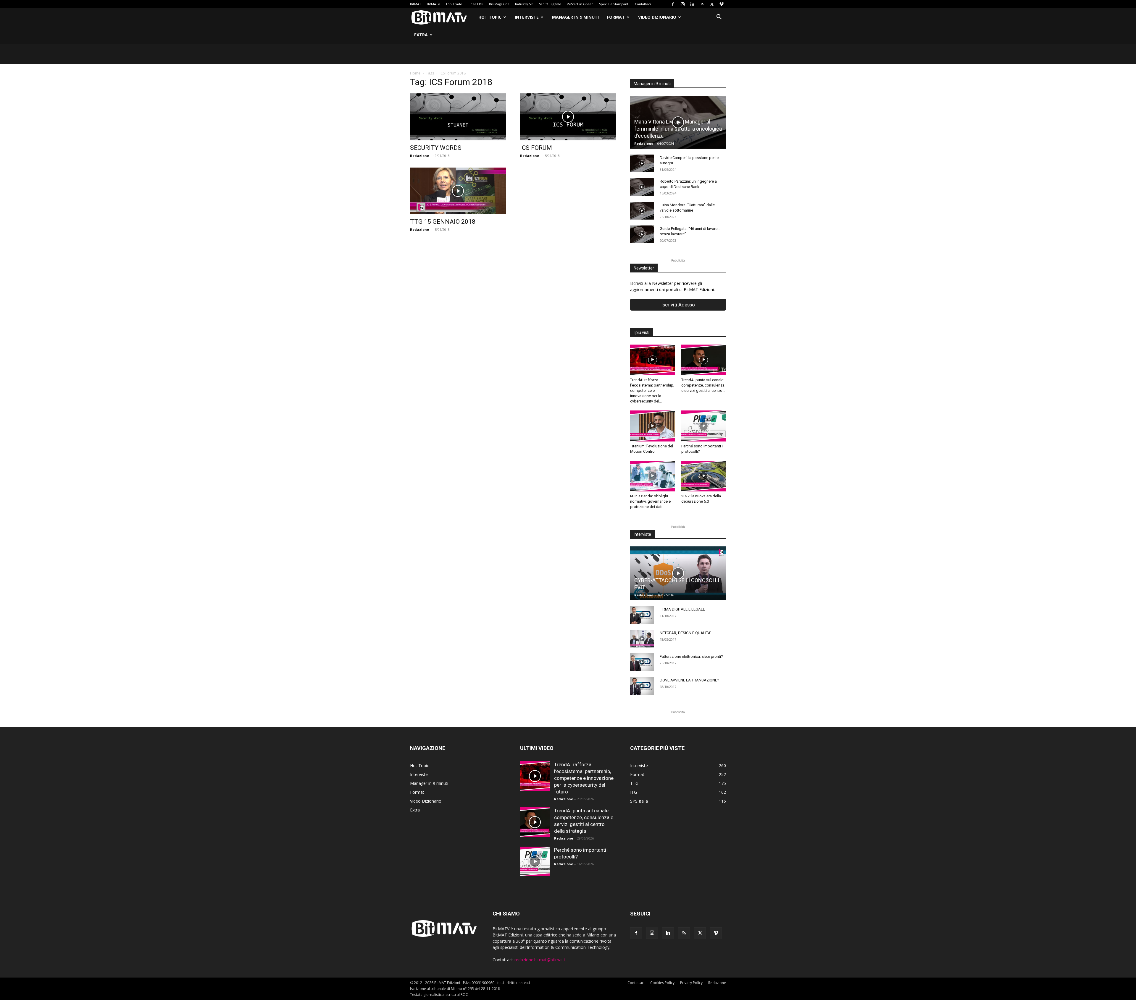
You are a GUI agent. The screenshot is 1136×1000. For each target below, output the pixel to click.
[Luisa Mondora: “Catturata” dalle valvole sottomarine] (642, 211)
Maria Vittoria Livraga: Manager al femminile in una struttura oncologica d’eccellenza (678, 128)
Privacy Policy (691, 982)
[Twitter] (711, 4)
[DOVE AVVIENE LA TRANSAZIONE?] (642, 686)
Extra (421, 35)
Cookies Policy (662, 982)
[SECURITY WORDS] (458, 116)
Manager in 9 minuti (575, 17)
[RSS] (702, 4)
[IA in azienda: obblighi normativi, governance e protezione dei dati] (652, 476)
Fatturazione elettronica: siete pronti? (691, 656)
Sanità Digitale (550, 4)
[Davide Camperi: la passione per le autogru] (642, 163)
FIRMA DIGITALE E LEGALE (682, 609)
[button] (719, 17)
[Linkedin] (692, 4)
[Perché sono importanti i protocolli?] (703, 425)
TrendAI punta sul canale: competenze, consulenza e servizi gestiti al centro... (703, 385)
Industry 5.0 (524, 4)
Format (616, 17)
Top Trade (454, 4)
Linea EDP (475, 4)
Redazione (419, 155)
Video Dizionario (657, 17)
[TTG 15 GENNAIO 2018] (458, 191)
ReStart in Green (580, 4)
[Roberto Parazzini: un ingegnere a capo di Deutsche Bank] (642, 187)
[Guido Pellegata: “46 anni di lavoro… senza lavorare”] (642, 234)
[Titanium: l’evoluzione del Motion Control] (652, 425)
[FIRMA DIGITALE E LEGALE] (642, 615)
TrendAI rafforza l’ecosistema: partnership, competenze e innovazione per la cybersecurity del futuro (584, 778)
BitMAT (415, 4)
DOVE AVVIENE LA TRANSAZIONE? (689, 680)
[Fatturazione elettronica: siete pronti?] (642, 662)
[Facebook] (672, 4)
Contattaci (643, 4)
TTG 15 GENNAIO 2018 (442, 221)
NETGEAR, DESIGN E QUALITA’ (685, 633)
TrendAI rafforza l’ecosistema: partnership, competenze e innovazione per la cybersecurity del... (652, 390)
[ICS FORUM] (568, 116)
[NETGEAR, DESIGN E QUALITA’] (642, 638)
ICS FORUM (536, 147)
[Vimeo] (721, 4)
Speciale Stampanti (614, 4)
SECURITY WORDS (436, 147)
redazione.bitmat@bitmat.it (540, 959)
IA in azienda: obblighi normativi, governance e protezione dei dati (650, 501)
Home (415, 73)
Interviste (527, 17)
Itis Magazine (499, 4)
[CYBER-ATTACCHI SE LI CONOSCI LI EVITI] (678, 573)
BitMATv (433, 4)
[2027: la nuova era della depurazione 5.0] (703, 476)
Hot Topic (489, 17)
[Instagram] (682, 4)
